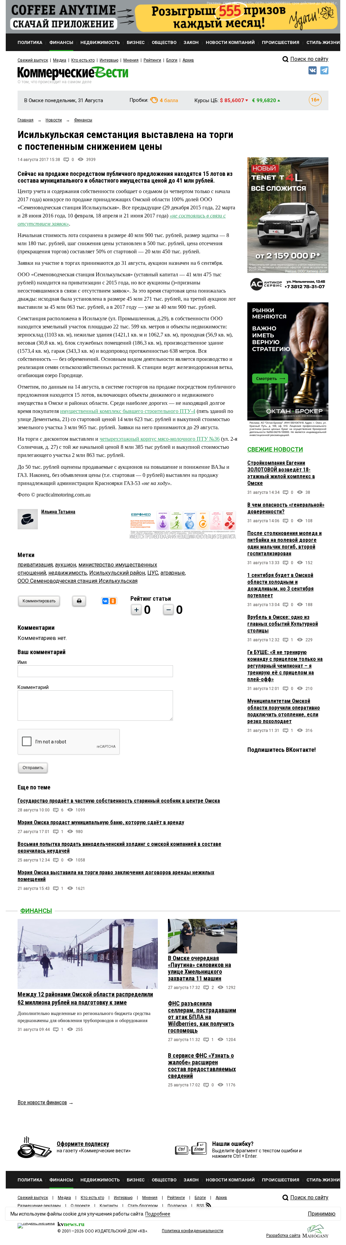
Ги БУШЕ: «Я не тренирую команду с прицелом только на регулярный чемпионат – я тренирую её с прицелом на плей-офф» (285, 666)
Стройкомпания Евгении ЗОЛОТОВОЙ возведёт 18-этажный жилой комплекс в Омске (281, 473)
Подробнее (157, 1214)
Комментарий (33, 687)
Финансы (36, 910)
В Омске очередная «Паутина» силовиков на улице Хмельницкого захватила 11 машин (199, 968)
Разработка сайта (283, 1235)
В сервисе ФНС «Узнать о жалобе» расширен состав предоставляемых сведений (202, 1065)
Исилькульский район (117, 573)
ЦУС (152, 573)
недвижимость (67, 573)
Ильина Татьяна (58, 511)
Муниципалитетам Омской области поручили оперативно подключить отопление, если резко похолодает (283, 711)
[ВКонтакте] (105, 601)
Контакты (109, 1205)
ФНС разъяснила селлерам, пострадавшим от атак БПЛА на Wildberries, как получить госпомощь (202, 1017)
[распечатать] (78, 605)
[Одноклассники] (113, 601)
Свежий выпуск (33, 60)
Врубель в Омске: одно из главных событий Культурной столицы (282, 624)
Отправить (33, 767)
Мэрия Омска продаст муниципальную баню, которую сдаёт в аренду (101, 822)
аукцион (65, 564)
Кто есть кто (83, 60)
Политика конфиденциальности (192, 1230)
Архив (188, 60)
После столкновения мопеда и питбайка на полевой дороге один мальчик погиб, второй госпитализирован (284, 543)
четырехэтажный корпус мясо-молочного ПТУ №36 (160, 439)
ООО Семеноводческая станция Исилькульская (78, 581)
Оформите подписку (83, 1143)
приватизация (35, 564)
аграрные (172, 573)
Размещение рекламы (39, 1205)
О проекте (80, 1205)
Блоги (171, 60)
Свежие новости (275, 449)
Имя (22, 662)
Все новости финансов (42, 1102)
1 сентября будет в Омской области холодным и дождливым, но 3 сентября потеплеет (280, 585)
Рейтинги (152, 60)
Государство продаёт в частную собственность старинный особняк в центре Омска (119, 801)
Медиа (59, 60)
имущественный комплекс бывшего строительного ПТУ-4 (127, 411)
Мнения (131, 60)
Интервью (109, 60)
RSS (200, 1205)
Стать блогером (143, 1205)
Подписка (177, 1205)
